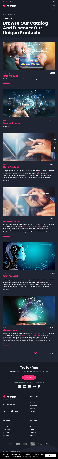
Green (10, 73)
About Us (32, 424)
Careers (32, 429)
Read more (6, 82)
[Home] (4, 6)
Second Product (34, 403)
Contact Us (33, 432)
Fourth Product (34, 408)
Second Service (7, 427)
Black (4, 120)
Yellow (4, 273)
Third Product (33, 405)
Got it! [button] (50, 455)
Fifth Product (33, 411)
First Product (33, 400)
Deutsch (11, 1)
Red (4, 219)
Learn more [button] (36, 456)
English (6, 1)
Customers (33, 435)
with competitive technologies (31, 172)
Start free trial (29, 377)
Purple (4, 73)
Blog (31, 427)
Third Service (6, 429)
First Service (6, 424)
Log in (53, 1)
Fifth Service (6, 435)
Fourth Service (6, 432)
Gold (4, 328)
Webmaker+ (12, 5)
